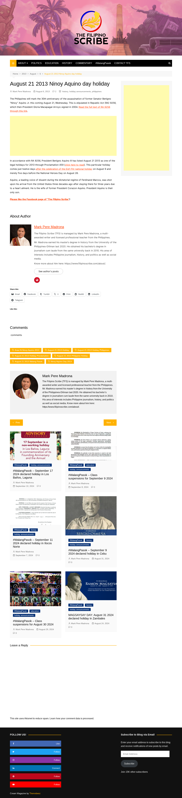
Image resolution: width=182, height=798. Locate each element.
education (90, 465)
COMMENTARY (84, 63)
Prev (18, 422)
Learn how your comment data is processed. (72, 718)
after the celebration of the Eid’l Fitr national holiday (64, 168)
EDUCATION (52, 63)
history (65, 91)
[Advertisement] (63, 136)
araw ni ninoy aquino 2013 (27, 350)
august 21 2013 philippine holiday (72, 356)
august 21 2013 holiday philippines (93, 350)
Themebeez (35, 793)
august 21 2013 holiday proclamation (32, 356)
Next (108, 422)
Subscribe (129, 763)
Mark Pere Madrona (22, 91)
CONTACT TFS (122, 63)
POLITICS (36, 63)
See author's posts (49, 271)
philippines (97, 91)
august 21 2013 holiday (58, 350)
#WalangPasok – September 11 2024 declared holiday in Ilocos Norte (33, 543)
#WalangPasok (103, 63)
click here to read (74, 164)
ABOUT (22, 63)
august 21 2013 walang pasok (28, 361)
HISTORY (67, 63)
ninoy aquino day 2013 (61, 361)
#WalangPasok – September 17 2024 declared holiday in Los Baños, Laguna (33, 474)
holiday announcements (80, 91)
